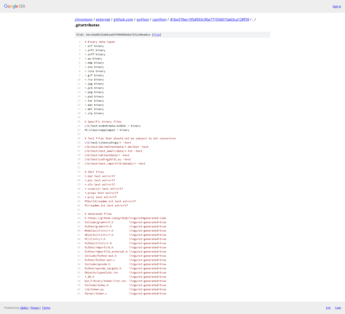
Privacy (35, 308)
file (156, 34)
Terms (46, 308)
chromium (83, 19)
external (103, 19)
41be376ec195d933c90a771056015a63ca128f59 (209, 19)
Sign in (337, 6)
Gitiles (24, 308)
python (143, 19)
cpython (159, 19)
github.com (123, 19)
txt (328, 307)
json (338, 307)
